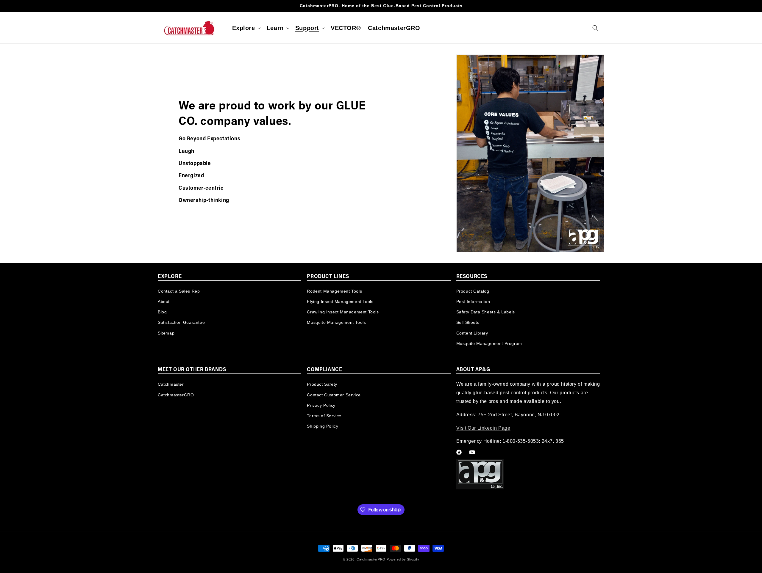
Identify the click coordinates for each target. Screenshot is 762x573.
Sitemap (166, 333)
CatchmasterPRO (371, 559)
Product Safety (322, 384)
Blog (162, 312)
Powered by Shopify (403, 559)
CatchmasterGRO (176, 395)
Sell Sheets (468, 322)
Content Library (472, 333)
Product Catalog (472, 291)
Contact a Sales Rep (179, 291)
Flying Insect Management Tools (340, 301)
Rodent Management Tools (334, 291)
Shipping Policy (322, 426)
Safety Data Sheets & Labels (485, 312)
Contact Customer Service (333, 395)
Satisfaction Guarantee (181, 322)
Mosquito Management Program (489, 343)
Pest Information (473, 301)
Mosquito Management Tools (336, 322)
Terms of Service (324, 415)
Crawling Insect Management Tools (343, 312)
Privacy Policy (321, 405)
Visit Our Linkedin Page (483, 428)
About (164, 301)
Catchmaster (171, 384)
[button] (246, 28)
